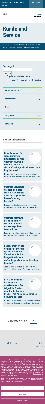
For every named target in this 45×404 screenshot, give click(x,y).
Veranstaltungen (19, 45)
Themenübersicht (33, 45)
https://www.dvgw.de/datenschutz (14, 381)
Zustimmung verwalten (22, 400)
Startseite (6, 45)
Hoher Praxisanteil (18, 80)
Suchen (7, 73)
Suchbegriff (8, 69)
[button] (25, 334)
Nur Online (36, 80)
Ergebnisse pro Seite (17, 320)
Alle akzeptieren (22, 394)
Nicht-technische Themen (13, 48)
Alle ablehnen (22, 388)
